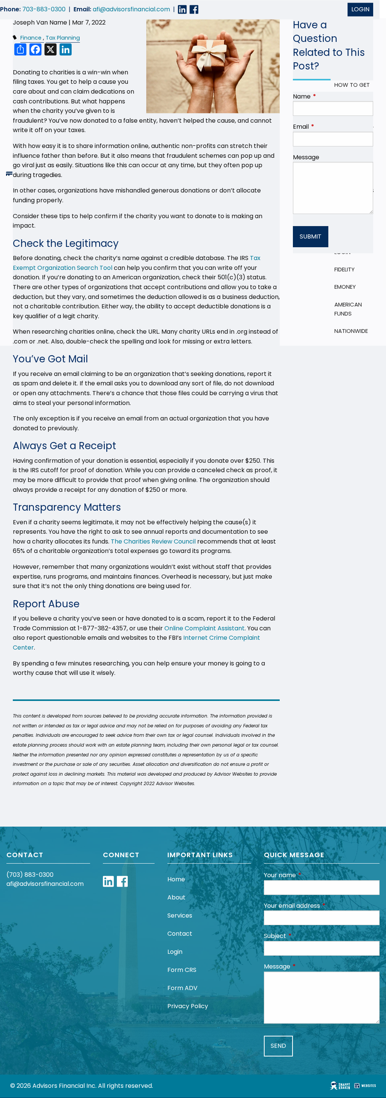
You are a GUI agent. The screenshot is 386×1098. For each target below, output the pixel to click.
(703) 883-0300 (30, 874)
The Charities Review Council (153, 541)
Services (179, 915)
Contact (179, 933)
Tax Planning (63, 38)
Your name (310, 875)
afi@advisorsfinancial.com (131, 9)
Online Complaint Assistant (204, 628)
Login (360, 9)
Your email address (322, 905)
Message (306, 157)
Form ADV (182, 988)
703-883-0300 (44, 9)
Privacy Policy (187, 1006)
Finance (30, 38)
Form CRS (181, 970)
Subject (305, 936)
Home (176, 879)
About (176, 897)
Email (331, 126)
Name (332, 96)
